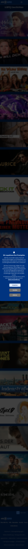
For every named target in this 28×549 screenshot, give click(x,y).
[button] (15, 285)
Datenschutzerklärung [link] (14, 279)
